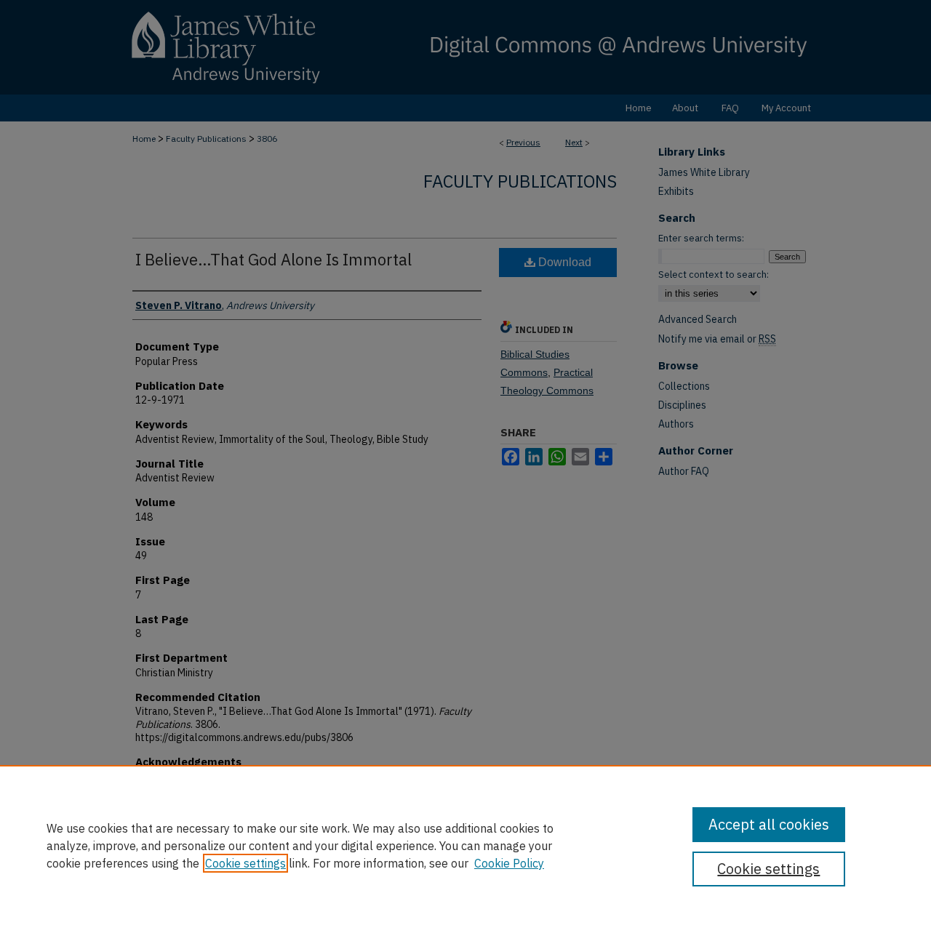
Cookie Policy (509, 863)
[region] (465, 845)
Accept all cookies (768, 824)
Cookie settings (245, 863)
